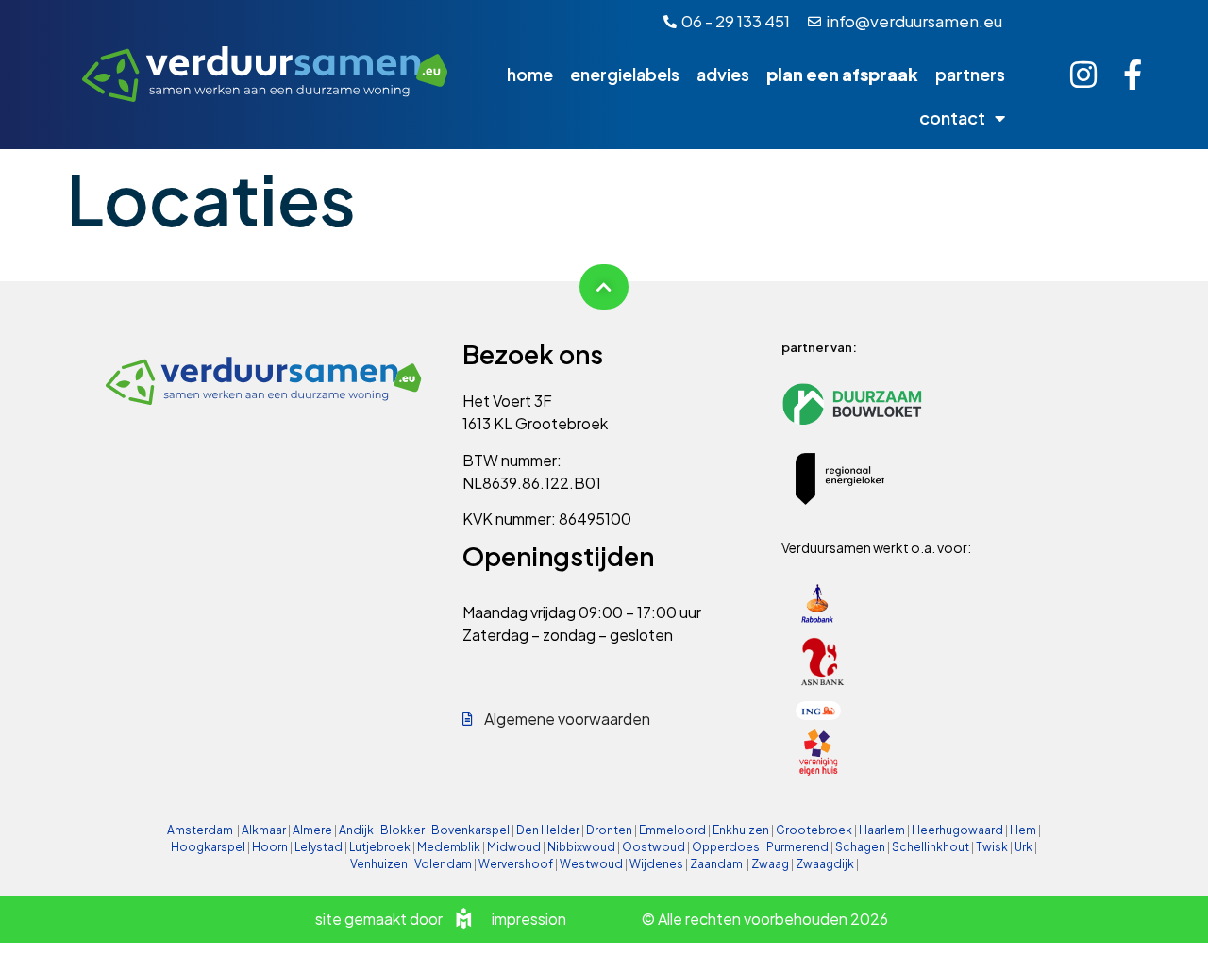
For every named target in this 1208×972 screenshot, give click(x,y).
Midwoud (514, 847)
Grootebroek (814, 830)
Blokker (402, 830)
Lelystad (318, 847)
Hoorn (270, 847)
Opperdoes (726, 847)
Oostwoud (653, 847)
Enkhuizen (741, 830)
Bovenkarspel (470, 830)
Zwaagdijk (825, 864)
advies (722, 74)
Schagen (860, 847)
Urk (1023, 847)
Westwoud (591, 864)
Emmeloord (672, 830)
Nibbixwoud (581, 847)
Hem (1023, 830)
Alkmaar (264, 830)
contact (952, 117)
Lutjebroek (380, 847)
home (530, 74)
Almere (312, 830)
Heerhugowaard (957, 830)
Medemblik (448, 847)
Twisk (992, 847)
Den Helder (547, 830)
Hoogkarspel (208, 847)
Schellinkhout (930, 847)
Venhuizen (379, 864)
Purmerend (797, 847)
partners (970, 74)
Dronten (609, 830)
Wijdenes (656, 864)
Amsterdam (200, 830)
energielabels (625, 74)
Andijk (356, 830)
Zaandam (716, 864)
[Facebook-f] (1132, 74)
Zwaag (770, 864)
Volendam (443, 864)
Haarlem (882, 830)
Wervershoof (515, 864)
